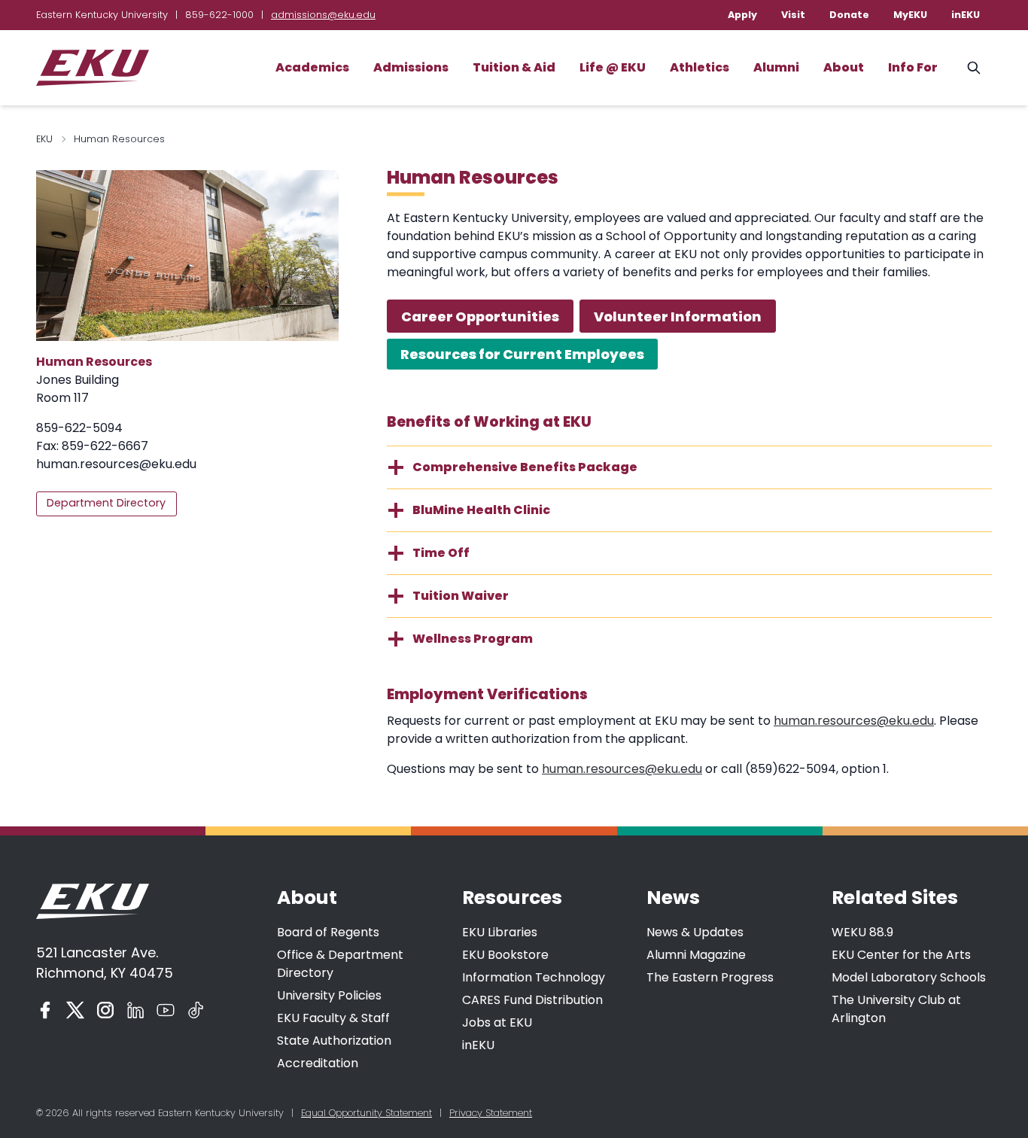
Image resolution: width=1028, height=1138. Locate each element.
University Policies (329, 995)
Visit (793, 14)
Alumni (776, 67)
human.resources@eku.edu (116, 464)
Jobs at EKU (497, 1022)
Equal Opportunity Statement (366, 1112)
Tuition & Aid (514, 67)
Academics (312, 67)
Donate (849, 14)
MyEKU (910, 14)
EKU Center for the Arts (901, 954)
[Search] (974, 68)
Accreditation (317, 1063)
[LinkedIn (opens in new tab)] (135, 1010)
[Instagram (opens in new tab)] (105, 1010)
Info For (913, 67)
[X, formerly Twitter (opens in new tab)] (75, 1010)
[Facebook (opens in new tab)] (45, 1010)
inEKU (965, 14)
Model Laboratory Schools (909, 977)
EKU (44, 138)
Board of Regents (328, 932)
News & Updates (695, 932)
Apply (742, 14)
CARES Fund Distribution (532, 1000)
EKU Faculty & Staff (333, 1018)
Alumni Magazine (696, 954)
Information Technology (533, 977)
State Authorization (334, 1040)
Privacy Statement (490, 1112)
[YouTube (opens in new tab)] (166, 1010)
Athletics (699, 67)
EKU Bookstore (505, 954)
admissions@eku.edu (323, 14)
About (843, 67)
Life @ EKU (612, 67)
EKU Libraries (499, 932)
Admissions (411, 67)
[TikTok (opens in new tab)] (196, 1010)
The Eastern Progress (710, 977)
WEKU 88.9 (862, 932)
